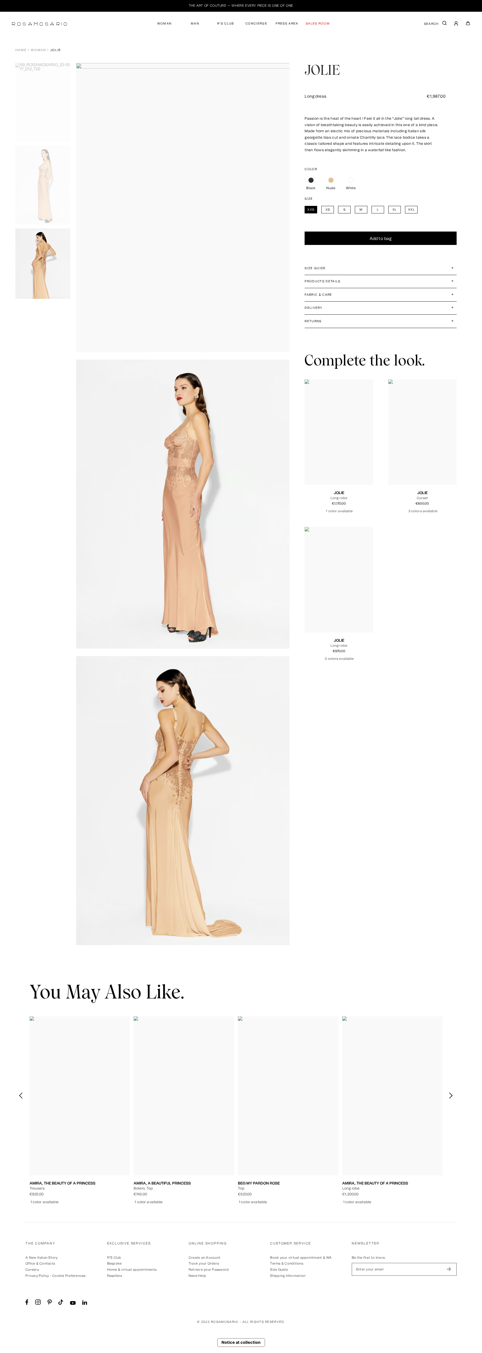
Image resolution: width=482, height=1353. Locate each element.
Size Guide (279, 1269)
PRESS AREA (287, 23)
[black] (311, 180)
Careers (32, 1269)
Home (21, 50)
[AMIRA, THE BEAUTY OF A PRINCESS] (80, 1095)
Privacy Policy (37, 1275)
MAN (195, 23)
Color (311, 169)
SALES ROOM (318, 23)
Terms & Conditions (286, 1263)
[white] (350, 180)
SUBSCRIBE (449, 1269)
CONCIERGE (256, 23)
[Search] (444, 24)
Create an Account (204, 1257)
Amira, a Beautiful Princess (162, 1183)
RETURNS (313, 321)
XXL (360, 457)
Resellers (114, 1275)
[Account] (456, 24)
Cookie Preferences (68, 1275)
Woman (38, 50)
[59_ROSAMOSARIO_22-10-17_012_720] (44, 102)
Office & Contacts (40, 1263)
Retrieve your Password (209, 1269)
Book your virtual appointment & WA (301, 1257)
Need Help (197, 1275)
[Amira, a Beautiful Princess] (184, 1095)
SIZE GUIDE (315, 268)
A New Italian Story (41, 1257)
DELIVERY (313, 307)
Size (309, 198)
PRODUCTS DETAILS (322, 281)
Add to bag (381, 239)
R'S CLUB (225, 23)
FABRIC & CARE (318, 294)
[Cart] (468, 24)
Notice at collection (241, 1342)
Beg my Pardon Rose (259, 1183)
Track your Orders (204, 1263)
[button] (450, 1096)
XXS (317, 457)
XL (352, 457)
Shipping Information (287, 1275)
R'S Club (114, 1257)
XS (326, 457)
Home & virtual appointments (131, 1269)
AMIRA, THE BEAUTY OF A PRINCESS (62, 1183)
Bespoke (114, 1263)
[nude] (331, 180)
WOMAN (164, 23)
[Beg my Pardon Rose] (288, 1095)
